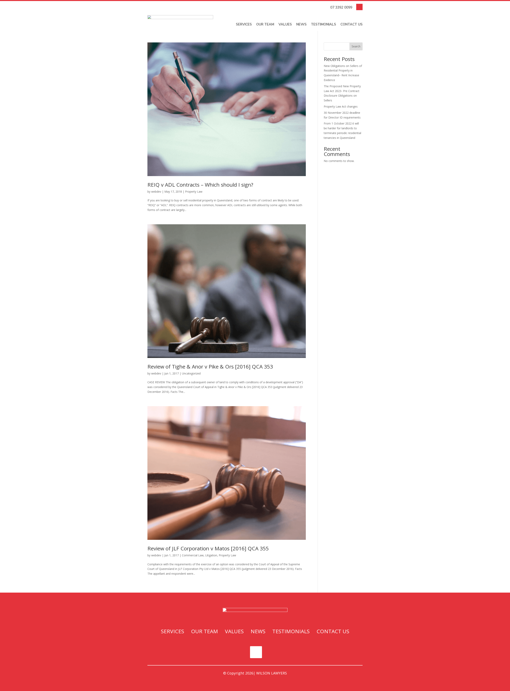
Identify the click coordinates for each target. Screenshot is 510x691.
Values (285, 24)
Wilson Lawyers (271, 673)
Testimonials (323, 24)
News (301, 24)
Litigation (211, 555)
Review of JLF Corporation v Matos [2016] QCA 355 (208, 548)
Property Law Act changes (341, 106)
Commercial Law (193, 555)
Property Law (193, 191)
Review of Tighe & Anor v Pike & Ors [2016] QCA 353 (210, 366)
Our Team (265, 24)
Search (356, 46)
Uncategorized (191, 373)
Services (244, 24)
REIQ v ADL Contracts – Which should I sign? (200, 184)
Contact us (351, 24)
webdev (156, 191)
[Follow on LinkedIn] (359, 7)
